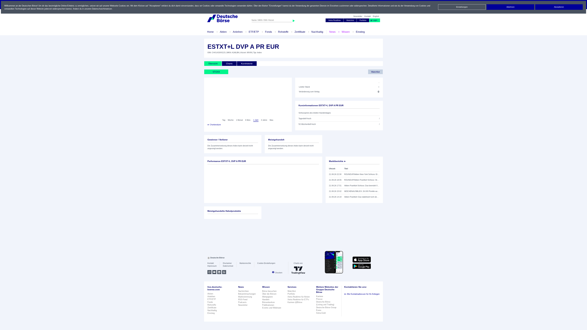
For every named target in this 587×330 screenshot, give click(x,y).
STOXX (216, 72)
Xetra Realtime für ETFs (298, 299)
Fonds (268, 32)
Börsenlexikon (268, 302)
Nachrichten (243, 291)
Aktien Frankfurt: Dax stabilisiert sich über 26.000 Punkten (362, 197)
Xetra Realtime (334, 20)
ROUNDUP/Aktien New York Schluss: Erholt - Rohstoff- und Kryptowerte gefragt (362, 174)
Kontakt (367, 16)
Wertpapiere (267, 297)
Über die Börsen (269, 294)
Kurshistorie (247, 63)
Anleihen (238, 32)
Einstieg (360, 32)
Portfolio (363, 20)
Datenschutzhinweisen (102, 9)
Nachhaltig (317, 32)
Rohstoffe (283, 32)
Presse (319, 299)
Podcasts (242, 302)
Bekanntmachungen (247, 294)
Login (375, 20)
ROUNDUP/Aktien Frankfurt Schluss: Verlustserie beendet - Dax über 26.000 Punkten (362, 180)
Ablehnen (510, 7)
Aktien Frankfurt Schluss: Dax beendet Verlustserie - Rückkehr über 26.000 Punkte (362, 186)
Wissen (346, 32)
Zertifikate (300, 32)
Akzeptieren (559, 7)
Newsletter (357, 16)
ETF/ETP (254, 32)
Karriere (319, 296)
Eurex (318, 310)
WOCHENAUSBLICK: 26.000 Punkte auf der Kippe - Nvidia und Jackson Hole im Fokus (362, 191)
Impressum (212, 266)
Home (210, 32)
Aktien (223, 32)
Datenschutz (228, 266)
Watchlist (350, 20)
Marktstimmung (245, 297)
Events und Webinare (271, 308)
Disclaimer (227, 263)
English (376, 16)
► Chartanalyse (214, 125)
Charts (229, 63)
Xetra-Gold (321, 313)
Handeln (265, 299)
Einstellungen (462, 7)
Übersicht (213, 63)
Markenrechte (245, 263)
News (332, 32)
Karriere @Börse (295, 302)
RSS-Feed (242, 299)
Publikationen (268, 305)
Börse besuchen (269, 291)
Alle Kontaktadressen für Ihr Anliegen (362, 294)
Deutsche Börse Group (326, 307)
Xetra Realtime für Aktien (299, 297)
